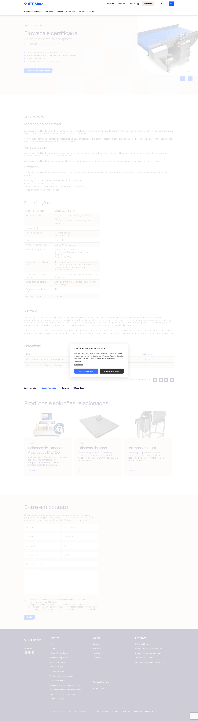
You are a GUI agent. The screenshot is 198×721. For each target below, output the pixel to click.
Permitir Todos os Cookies (86, 371)
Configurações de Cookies (111, 371)
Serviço (59, 12)
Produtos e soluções (32, 12)
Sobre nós (70, 12)
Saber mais (78, 364)
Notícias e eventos (86, 12)
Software (49, 12)
